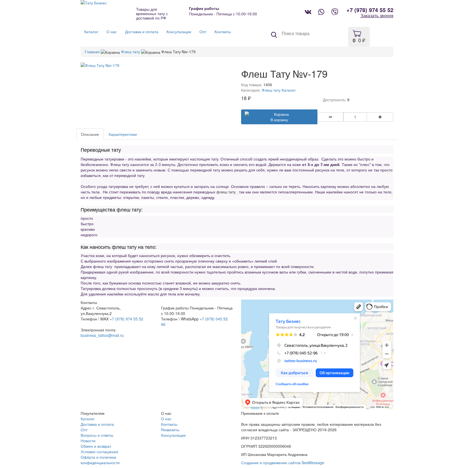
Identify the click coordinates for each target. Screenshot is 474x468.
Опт (84, 429)
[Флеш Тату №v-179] (157, 65)
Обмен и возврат (96, 446)
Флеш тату (130, 51)
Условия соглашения (99, 451)
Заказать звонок (376, 15)
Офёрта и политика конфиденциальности (100, 459)
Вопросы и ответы (97, 435)
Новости (88, 440)
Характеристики (122, 134)
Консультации (173, 435)
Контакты (169, 424)
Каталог (289, 90)
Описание (90, 134)
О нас (166, 418)
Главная (92, 51)
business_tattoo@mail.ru (102, 335)
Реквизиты (170, 429)
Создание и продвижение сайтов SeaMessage (282, 462)
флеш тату (226, 192)
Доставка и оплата (97, 424)
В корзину (279, 119)
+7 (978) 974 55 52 (369, 10)
